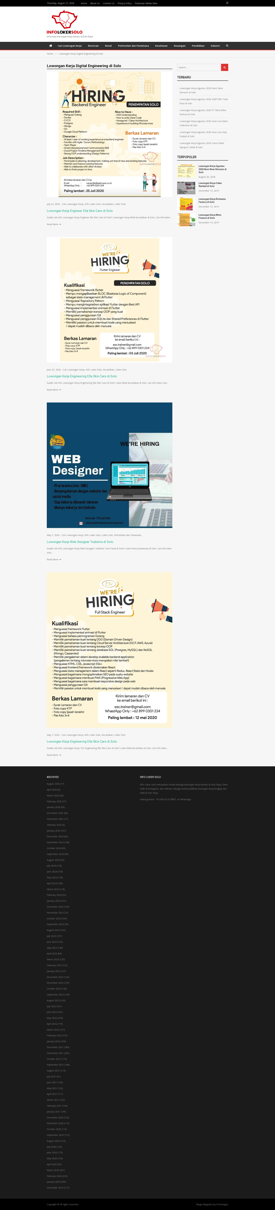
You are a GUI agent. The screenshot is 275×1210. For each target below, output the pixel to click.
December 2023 (55, 906)
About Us (95, 3)
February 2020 (54, 1176)
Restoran (93, 45)
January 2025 (53, 830)
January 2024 (53, 900)
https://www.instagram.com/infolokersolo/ (227, 3)
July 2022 (51, 1006)
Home (84, 3)
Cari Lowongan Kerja (70, 45)
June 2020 (52, 1152)
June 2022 (52, 1012)
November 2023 (55, 912)
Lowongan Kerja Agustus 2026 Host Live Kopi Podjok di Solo (203, 134)
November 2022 (55, 982)
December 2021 (55, 1047)
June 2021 (52, 1082)
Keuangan (180, 45)
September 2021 (55, 1064)
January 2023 (53, 971)
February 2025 (54, 824)
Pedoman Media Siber (146, 3)
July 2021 (51, 1076)
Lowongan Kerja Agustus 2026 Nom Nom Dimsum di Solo (201, 90)
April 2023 (52, 953)
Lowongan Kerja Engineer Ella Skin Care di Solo (80, 211)
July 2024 (51, 865)
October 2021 (54, 1058)
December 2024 (55, 836)
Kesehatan (161, 45)
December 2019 (55, 1187)
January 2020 (53, 1181)
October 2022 (54, 988)
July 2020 (51, 1146)
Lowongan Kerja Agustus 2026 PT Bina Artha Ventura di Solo (203, 112)
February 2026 (54, 801)
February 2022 (54, 1035)
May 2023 (52, 947)
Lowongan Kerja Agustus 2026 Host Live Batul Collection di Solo (204, 123)
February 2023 (54, 965)
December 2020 (55, 1117)
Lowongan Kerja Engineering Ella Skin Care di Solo (82, 376)
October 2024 (54, 848)
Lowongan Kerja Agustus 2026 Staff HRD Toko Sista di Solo (204, 101)
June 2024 (52, 871)
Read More (52, 224)
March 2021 (53, 1099)
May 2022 (52, 1017)
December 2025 (55, 813)
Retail (108, 45)
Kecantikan (107, 204)
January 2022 (53, 1041)
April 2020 (52, 1164)
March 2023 (53, 959)
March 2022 (53, 1029)
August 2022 (53, 1000)
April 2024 (52, 883)
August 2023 (53, 930)
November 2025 (55, 818)
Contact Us (108, 3)
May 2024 (52, 877)
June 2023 (52, 941)
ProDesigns (222, 1204)
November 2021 (55, 1053)
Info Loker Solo (93, 204)
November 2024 (55, 842)
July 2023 (51, 935)
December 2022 (55, 977)
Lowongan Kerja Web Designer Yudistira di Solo (80, 542)
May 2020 (52, 1158)
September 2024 (55, 854)
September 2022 (55, 994)
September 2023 (55, 924)
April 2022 (52, 1023)
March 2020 (53, 1170)
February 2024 (54, 894)
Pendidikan (198, 45)
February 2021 (54, 1105)
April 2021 (52, 1093)
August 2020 (53, 1140)
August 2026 (53, 783)
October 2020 (54, 1129)
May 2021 (52, 1088)
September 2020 (55, 1135)
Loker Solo (120, 204)
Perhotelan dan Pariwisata (133, 45)
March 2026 (53, 795)
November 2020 (55, 1123)
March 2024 (53, 889)
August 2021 (53, 1070)
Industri (215, 45)
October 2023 (54, 918)
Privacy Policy (125, 3)
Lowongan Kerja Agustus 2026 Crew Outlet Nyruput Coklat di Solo (202, 145)
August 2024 (53, 859)
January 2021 (53, 1111)
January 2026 (53, 807)
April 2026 (52, 789)
